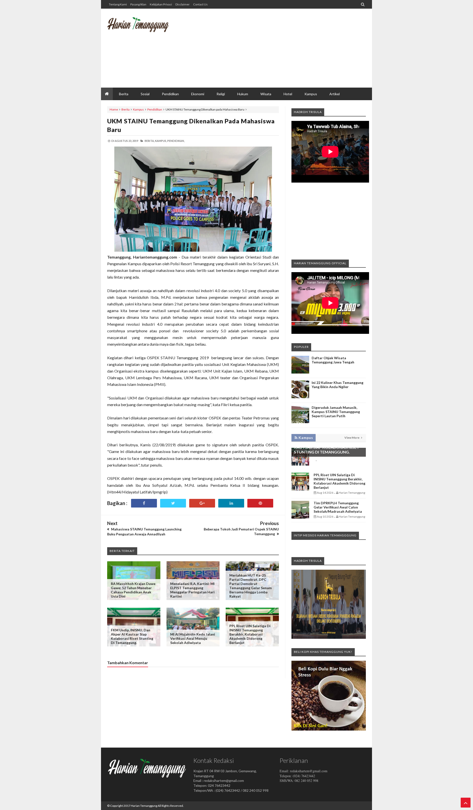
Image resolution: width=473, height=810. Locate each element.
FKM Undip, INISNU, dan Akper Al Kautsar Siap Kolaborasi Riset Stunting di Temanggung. (132, 636)
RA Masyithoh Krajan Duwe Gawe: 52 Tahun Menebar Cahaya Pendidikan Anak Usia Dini (133, 590)
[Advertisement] (276, 48)
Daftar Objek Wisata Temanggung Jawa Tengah (333, 360)
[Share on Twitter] (173, 503)
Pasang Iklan (138, 4)
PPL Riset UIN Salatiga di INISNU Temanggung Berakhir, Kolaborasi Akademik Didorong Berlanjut (249, 634)
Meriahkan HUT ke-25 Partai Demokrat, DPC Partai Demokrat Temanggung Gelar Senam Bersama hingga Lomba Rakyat (250, 585)
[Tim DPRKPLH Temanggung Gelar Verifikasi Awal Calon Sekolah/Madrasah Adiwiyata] (300, 517)
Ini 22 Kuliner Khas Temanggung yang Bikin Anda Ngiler (337, 384)
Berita (125, 109)
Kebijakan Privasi (161, 4)
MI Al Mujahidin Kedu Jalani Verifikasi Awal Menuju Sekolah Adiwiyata (192, 638)
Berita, (149, 140)
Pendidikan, (176, 140)
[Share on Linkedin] (231, 503)
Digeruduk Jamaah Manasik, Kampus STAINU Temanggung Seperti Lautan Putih (336, 411)
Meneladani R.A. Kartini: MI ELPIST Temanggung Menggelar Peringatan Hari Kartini (192, 590)
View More (352, 437)
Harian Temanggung (144, 806)
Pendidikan (154, 109)
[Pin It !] (260, 503)
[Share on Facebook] (144, 503)
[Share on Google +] (202, 503)
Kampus (138, 109)
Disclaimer (182, 4)
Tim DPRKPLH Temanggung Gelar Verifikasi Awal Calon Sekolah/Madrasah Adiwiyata (338, 507)
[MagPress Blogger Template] (144, 28)
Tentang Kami (118, 4)
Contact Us (200, 4)
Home (114, 109)
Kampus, (161, 140)
